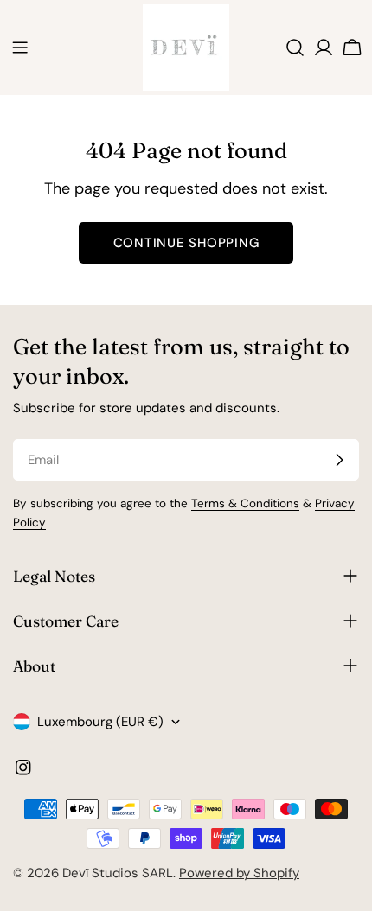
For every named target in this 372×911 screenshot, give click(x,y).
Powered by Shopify (239, 873)
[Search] (295, 47)
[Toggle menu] (20, 47)
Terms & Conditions (245, 503)
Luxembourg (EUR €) (100, 721)
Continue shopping (186, 243)
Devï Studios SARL (117, 873)
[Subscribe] (339, 460)
